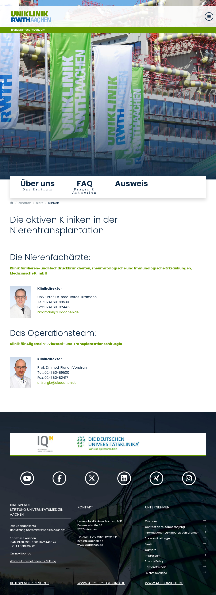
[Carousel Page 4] (3, 91)
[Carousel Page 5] (3, 94)
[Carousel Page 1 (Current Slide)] (3, 82)
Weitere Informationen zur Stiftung (33, 561)
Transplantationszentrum (28, 30)
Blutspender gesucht (29, 583)
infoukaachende (90, 541)
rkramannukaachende (58, 312)
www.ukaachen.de (90, 545)
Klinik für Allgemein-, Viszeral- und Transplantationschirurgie (66, 343)
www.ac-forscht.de (164, 583)
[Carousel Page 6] (3, 98)
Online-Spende (20, 553)
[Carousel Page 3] (3, 88)
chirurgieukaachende (57, 382)
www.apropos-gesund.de (101, 583)
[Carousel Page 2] (3, 85)
